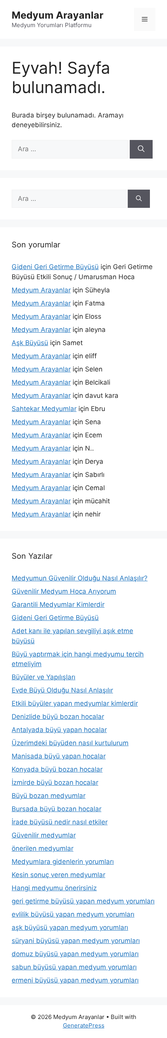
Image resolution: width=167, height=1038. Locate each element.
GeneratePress (83, 1025)
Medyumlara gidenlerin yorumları (63, 861)
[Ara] (141, 149)
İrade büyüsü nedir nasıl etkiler (60, 822)
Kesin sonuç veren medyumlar (58, 875)
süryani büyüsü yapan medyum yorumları (76, 941)
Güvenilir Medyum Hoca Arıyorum (64, 591)
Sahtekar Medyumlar (44, 409)
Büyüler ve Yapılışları (43, 677)
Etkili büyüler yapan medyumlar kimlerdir (75, 703)
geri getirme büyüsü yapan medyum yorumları (83, 901)
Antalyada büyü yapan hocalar (59, 730)
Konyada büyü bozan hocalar (57, 769)
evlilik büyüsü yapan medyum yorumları (73, 914)
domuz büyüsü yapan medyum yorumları (75, 954)
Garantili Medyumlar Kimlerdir (58, 604)
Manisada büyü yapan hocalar (59, 756)
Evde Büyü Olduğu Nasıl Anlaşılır (62, 690)
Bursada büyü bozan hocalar (56, 809)
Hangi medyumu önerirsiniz (54, 888)
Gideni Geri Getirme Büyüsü (55, 267)
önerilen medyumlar (42, 848)
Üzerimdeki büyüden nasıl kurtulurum (70, 743)
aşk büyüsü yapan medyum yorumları (70, 927)
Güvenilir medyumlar (44, 835)
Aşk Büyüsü (30, 343)
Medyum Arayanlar (57, 15)
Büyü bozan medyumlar (48, 796)
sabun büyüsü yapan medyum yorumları (74, 967)
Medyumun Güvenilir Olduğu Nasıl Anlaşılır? (80, 578)
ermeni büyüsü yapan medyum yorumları (75, 980)
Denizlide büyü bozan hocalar (58, 716)
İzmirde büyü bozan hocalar (55, 782)
